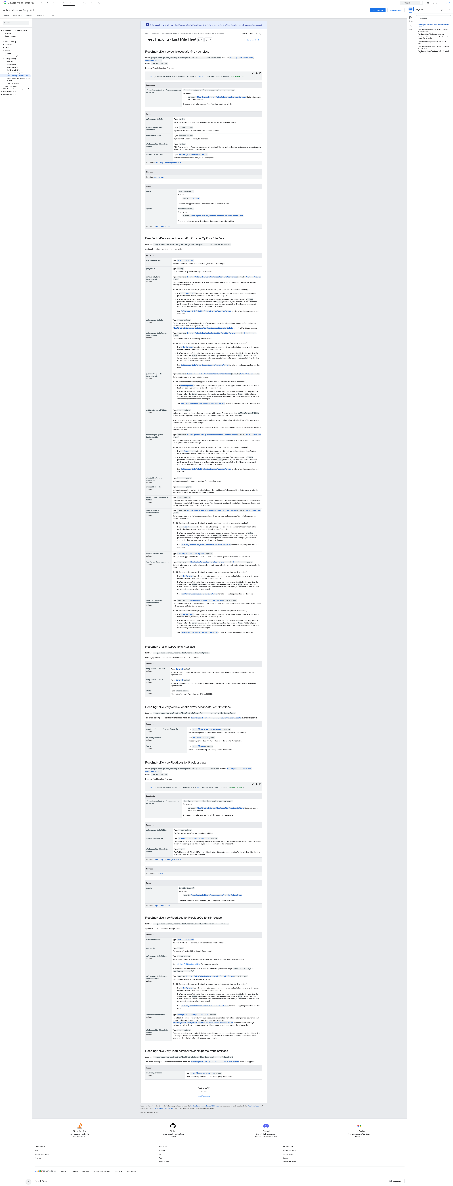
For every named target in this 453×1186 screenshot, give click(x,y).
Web (5, 10)
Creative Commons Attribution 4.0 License (204, 1106)
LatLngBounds (184, 838)
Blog (84, 3)
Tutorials (38, 1158)
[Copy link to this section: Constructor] (157, 85)
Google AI (118, 1171)
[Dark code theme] (256, 73)
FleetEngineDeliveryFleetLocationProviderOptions (220, 808)
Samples (29, 15)
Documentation (69, 3)
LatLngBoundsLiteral (201, 838)
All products (131, 1171)
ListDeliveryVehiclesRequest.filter (188, 964)
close (449, 9)
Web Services (164, 1162)
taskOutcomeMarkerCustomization (154, 601)
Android (162, 1150)
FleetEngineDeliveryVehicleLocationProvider (173, 51)
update (149, 209)
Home (147, 33)
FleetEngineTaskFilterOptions (193, 154)
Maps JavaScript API (23, 10)
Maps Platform (25, 2)
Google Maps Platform (169, 33)
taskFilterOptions (154, 154)
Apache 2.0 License (254, 1106)
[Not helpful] (260, 33)
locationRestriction (155, 838)
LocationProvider (153, 60)
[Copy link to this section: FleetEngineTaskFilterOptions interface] (198, 647)
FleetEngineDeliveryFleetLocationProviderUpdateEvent (216, 895)
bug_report (441, 9)
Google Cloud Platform (102, 1171)
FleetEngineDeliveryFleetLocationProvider (172, 762)
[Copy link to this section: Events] (153, 186)
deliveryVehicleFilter (156, 830)
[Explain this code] (253, 73)
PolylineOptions (253, 277)
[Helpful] (257, 33)
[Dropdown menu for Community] (103, 3)
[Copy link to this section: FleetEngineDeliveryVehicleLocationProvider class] (212, 51)
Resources (41, 15)
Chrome (75, 1171)
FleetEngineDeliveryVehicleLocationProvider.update (216, 718)
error (148, 191)
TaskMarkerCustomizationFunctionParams (205, 562)
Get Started (378, 10)
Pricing (56, 3)
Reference (17, 15)
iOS (160, 1154)
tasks (148, 746)
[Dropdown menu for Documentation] (78, 3)
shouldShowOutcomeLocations (155, 128)
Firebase (85, 1171)
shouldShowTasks (153, 135)
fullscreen (445, 9)
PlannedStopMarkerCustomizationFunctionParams (209, 374)
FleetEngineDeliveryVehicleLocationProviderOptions (221, 97)
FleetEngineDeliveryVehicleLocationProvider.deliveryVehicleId (203, 328)
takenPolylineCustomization (152, 511)
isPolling (158, 163)
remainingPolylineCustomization (154, 436)
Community (95, 3)
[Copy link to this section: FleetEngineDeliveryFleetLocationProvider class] (209, 762)
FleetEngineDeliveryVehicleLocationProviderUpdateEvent (216, 216)
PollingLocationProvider (241, 58)
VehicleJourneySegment (211, 729)
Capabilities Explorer (42, 1154)
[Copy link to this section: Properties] (156, 114)
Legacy (52, 15)
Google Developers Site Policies (162, 1108)
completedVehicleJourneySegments (162, 729)
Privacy (44, 1181)
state (148, 691)
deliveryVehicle (153, 738)
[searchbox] (16, 23)
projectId (150, 268)
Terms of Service (289, 1162)
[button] (15, 30)
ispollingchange (162, 226)
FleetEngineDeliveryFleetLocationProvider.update (215, 1062)
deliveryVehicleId (154, 119)
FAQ (36, 1150)
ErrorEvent (195, 198)
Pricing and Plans (289, 1150)
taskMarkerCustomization (157, 562)
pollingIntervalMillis (175, 163)
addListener (159, 177)
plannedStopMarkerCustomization (154, 375)
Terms (37, 1181)
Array (195, 729)
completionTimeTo (154, 680)
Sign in (447, 3)
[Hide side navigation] (28, 1181)
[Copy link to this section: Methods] (155, 172)
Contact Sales (288, 1154)
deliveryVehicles (154, 1073)
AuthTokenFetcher (185, 260)
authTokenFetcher (154, 260)
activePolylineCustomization (153, 278)
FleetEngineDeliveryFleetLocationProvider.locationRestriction (203, 1022)
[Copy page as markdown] (207, 40)
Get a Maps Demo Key (158, 25)
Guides (6, 15)
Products (45, 3)
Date (178, 669)
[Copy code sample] (260, 73)
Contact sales (396, 10)
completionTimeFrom (155, 669)
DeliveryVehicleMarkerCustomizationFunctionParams (211, 333)
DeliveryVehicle (200, 738)
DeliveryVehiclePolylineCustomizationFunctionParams (212, 277)
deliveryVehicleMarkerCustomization (156, 334)
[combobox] (411, 3)
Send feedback (253, 40)
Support (286, 1158)
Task (203, 746)
